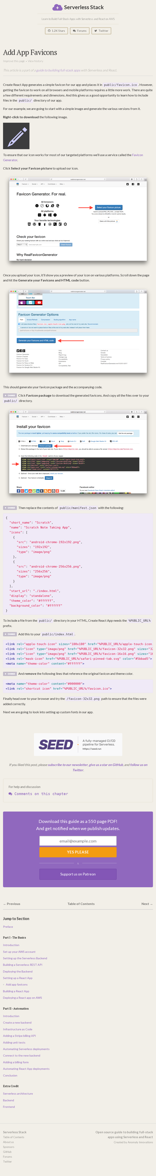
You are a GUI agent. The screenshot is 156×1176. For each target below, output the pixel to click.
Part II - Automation (16, 1008)
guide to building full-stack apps (58, 70)
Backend (8, 1100)
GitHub (7, 1151)
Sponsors (8, 1147)
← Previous (11, 904)
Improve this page (14, 61)
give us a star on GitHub (106, 765)
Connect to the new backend (21, 1055)
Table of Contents (81, 904)
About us (8, 1142)
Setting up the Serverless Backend (25, 958)
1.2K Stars (58, 30)
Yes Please (78, 852)
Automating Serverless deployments (26, 1049)
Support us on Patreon (78, 874)
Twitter (103, 30)
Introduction (11, 945)
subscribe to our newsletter (68, 765)
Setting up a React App (17, 978)
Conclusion (10, 1075)
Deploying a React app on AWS (22, 997)
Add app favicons (17, 984)
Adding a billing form (16, 1062)
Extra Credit (11, 1086)
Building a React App (16, 991)
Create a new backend (17, 1022)
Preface (8, 926)
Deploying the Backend (17, 971)
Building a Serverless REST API (22, 964)
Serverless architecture (18, 1093)
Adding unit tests (14, 1042)
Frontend (9, 1106)
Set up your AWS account (19, 951)
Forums (82, 30)
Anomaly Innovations (140, 1142)
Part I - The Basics (14, 937)
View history (35, 61)
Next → (147, 904)
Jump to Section (16, 918)
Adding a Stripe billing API (19, 1035)
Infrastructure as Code (17, 1029)
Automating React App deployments (26, 1068)
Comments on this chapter (40, 794)
